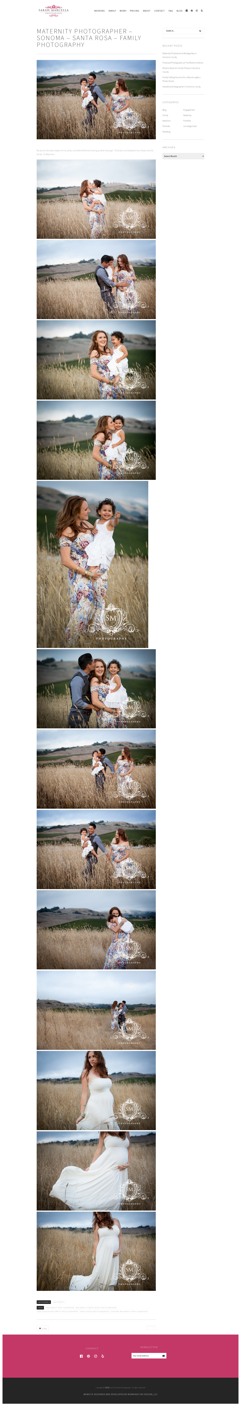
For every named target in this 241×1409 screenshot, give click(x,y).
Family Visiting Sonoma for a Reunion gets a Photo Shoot (181, 79)
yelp (104, 1356)
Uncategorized (190, 126)
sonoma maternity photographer (129, 1311)
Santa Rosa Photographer (94, 1311)
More (123, 10)
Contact (159, 10)
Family (112, 10)
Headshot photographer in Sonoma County (181, 86)
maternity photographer (60, 1308)
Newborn (166, 120)
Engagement (189, 109)
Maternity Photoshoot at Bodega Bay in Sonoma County (179, 55)
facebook (83, 1356)
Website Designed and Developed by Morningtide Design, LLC (121, 1394)
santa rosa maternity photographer (57, 1311)
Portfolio (187, 120)
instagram (97, 1356)
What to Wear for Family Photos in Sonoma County (181, 70)
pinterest (90, 1356)
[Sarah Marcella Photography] (56, 11)
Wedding (99, 10)
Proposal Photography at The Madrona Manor (182, 62)
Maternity (59, 1302)
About (147, 10)
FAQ (171, 10)
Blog (180, 10)
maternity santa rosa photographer (96, 1308)
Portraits (166, 126)
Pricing (134, 10)
